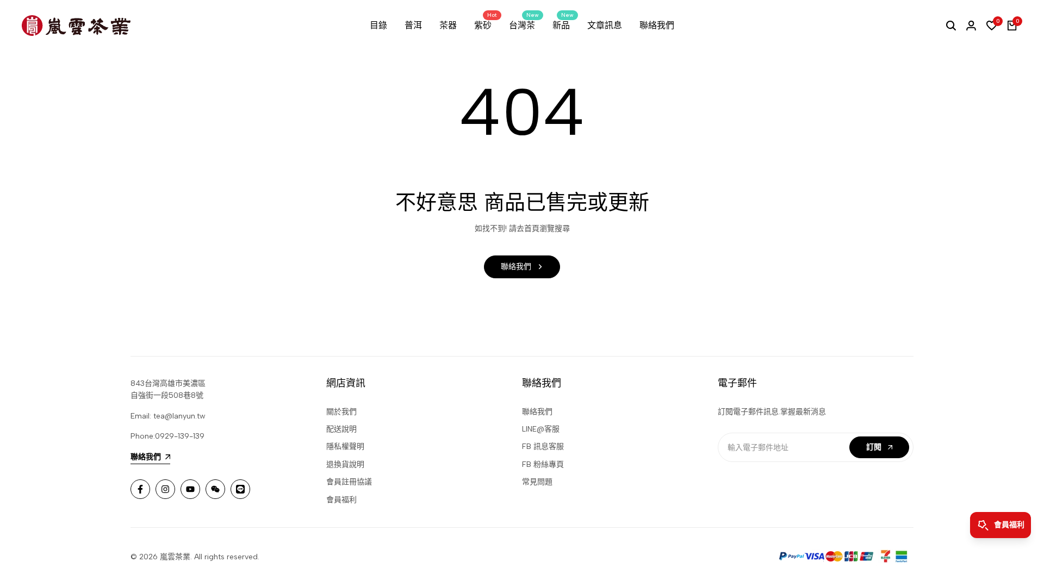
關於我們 (341, 411)
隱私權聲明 (345, 446)
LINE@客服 (541, 429)
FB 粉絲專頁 (543, 464)
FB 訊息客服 (543, 446)
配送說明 (341, 429)
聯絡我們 (537, 411)
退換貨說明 (345, 464)
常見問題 (537, 481)
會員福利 (341, 499)
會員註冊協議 (349, 481)
